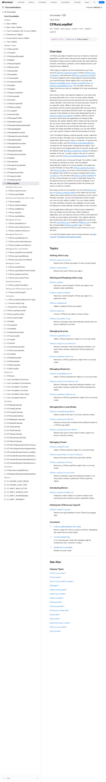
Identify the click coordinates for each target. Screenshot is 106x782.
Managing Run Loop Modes (63, 407)
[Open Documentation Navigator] (3, 7)
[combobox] (19, 778)
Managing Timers (58, 442)
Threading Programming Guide (69, 237)
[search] (17, 778)
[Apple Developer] (7, 2)
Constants (55, 522)
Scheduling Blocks (59, 488)
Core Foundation (55, 15)
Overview (56, 51)
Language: (89, 7)
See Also (55, 562)
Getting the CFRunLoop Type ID (65, 505)
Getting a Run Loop (59, 255)
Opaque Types (57, 569)
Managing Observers (60, 369)
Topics (54, 248)
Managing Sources (59, 331)
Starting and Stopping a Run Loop (66, 277)
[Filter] (19, 778)
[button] (94, 2)
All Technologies (10, 12)
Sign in (102, 2)
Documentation (13, 7)
